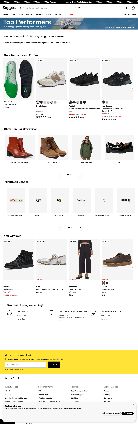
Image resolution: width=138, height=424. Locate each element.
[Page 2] (70, 174)
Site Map (74, 398)
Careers (8, 395)
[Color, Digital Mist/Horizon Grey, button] (48, 102)
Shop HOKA (121, 27)
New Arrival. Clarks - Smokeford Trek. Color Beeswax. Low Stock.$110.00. (117, 267)
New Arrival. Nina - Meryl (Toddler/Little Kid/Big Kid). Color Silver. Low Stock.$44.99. (51, 266)
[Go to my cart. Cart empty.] (133, 8)
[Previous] (58, 174)
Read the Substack (80, 2)
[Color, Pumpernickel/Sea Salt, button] (41, 102)
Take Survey (75, 402)
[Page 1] (68, 174)
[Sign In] (127, 8)
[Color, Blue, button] (81, 102)
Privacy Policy (76, 408)
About (7, 391)
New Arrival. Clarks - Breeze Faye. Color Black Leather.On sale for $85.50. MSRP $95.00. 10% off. (18, 267)
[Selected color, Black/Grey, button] (70, 102)
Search (78, 8)
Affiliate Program (77, 395)
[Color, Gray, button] (77, 102)
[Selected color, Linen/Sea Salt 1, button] (38, 102)
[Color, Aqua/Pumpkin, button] (107, 102)
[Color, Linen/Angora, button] (45, 102)
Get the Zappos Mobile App (16, 398)
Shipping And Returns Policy (49, 402)
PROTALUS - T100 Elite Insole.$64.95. (18, 83)
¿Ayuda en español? (45, 398)
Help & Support (130, 14)
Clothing (107, 395)
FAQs (40, 391)
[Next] (133, 87)
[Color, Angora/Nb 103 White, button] (55, 102)
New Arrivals (108, 398)
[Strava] (18, 378)
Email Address (13, 364)
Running (107, 402)
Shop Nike (109, 27)
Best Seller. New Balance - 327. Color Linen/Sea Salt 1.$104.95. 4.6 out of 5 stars (51, 88)
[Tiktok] (12, 378)
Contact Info (43, 395)
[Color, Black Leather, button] (107, 283)
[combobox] (45, 8)
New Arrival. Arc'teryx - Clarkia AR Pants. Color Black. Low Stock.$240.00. (84, 267)
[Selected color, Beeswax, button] (103, 283)
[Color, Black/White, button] (84, 102)
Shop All (131, 27)
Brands (106, 391)
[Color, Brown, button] (74, 102)
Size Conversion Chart (79, 391)
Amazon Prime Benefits (14, 402)
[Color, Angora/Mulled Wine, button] (51, 102)
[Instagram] (6, 378)
